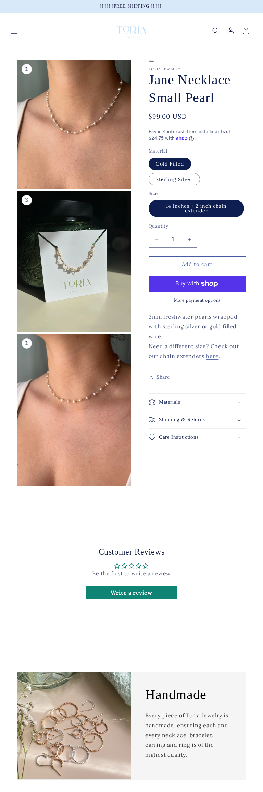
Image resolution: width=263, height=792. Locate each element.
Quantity (158, 226)
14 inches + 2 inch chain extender (196, 208)
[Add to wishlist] (151, 61)
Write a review (131, 592)
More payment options (197, 300)
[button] (14, 30)
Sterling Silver (174, 179)
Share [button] (163, 377)
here (212, 356)
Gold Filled (170, 164)
